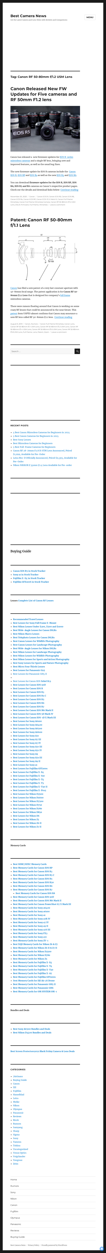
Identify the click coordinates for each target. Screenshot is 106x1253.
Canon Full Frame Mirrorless (52, 324)
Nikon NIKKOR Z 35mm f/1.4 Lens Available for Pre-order (42, 465)
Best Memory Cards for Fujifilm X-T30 (33, 969)
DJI (14, 1087)
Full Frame (34, 205)
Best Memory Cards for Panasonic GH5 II (34, 984)
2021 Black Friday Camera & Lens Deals (54, 1051)
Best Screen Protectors (22, 1051)
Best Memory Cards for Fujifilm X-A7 (32, 973)
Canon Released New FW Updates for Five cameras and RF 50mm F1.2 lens (43, 94)
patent (13, 313)
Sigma (16, 1134)
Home (13, 1179)
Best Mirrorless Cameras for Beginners (32, 443)
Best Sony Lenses (22, 439)
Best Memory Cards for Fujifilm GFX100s (34, 977)
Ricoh (16, 1120)
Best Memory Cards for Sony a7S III (31, 929)
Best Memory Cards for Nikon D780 (31, 955)
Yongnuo (17, 1160)
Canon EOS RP (29, 199)
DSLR (17, 205)
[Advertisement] (53, 51)
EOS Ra (33, 175)
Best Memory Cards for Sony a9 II (30, 926)
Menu (90, 17)
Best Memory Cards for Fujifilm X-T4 (32, 966)
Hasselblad (18, 1094)
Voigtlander (19, 1156)
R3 (28, 692)
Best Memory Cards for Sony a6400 (31, 908)
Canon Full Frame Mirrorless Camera (34, 202)
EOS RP (21, 175)
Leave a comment (57, 205)
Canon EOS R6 (68, 196)
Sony (15, 1138)
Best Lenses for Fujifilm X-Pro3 (29, 790)
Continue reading (69, 189)
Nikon (16, 1105)
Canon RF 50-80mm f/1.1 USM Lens (24, 327)
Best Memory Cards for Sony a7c (30, 937)
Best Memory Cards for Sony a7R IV (31, 918)
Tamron (17, 1142)
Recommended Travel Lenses (28, 619)
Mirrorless (43, 205)
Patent (40, 332)
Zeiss (15, 1163)
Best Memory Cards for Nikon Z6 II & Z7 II (35, 948)
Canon (32, 196)
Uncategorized (20, 1149)
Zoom (46, 332)
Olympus (17, 1109)
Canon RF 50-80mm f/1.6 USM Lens (46, 329)
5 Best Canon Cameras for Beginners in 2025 (36, 436)
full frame (65, 295)
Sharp (16, 1131)
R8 (35, 893)
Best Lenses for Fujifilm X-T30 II (30, 786)
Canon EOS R (42, 196)
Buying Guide (20, 1080)
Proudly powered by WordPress (54, 1245)
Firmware (25, 205)
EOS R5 (60, 175)
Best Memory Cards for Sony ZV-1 (30, 940)
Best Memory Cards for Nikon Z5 (30, 958)
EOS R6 (72, 175)
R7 (32, 889)
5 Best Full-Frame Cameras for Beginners (34, 447)
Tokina (16, 1145)
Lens (35, 332)
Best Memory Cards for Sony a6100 (31, 911)
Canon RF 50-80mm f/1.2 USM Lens (54, 327)
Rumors (34, 324)
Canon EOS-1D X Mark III (46, 199)
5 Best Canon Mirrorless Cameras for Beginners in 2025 (41, 432)
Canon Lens (69, 324)
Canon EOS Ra (16, 199)
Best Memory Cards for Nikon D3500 (32, 951)
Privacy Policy (33, 1245)
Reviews (17, 1116)
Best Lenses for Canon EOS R (27, 681)
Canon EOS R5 (55, 196)
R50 (33, 882)
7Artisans (18, 1076)
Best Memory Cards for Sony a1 (29, 915)
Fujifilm (17, 1091)
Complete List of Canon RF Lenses (36, 600)
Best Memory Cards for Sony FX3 (30, 933)
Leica (15, 1098)
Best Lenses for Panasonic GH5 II (30, 674)
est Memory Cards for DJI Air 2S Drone (34, 980)
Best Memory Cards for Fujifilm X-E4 (32, 962)
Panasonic (18, 1112)
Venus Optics (19, 1152)
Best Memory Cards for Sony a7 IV (31, 922)
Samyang (18, 1127)
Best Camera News (28, 16)
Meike (16, 1102)
